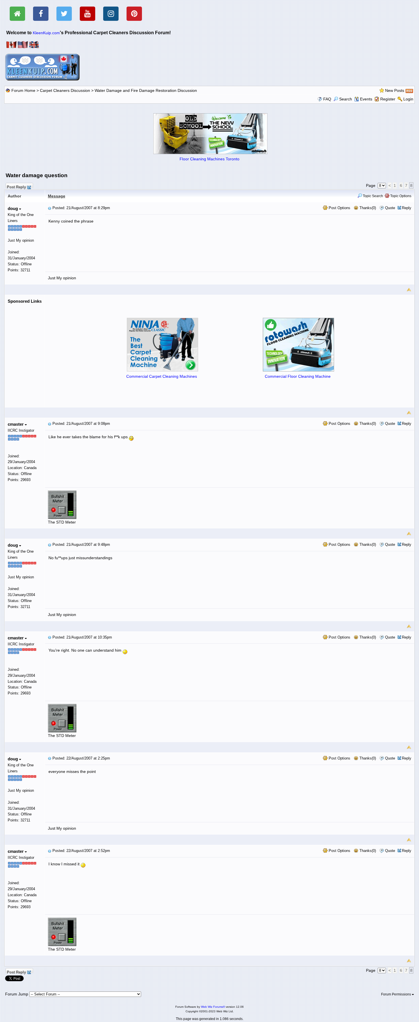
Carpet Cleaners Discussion (65, 90)
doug (13, 208)
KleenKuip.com (46, 33)
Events (366, 99)
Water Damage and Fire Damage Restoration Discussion (146, 90)
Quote (390, 208)
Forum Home (23, 90)
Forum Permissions (396, 994)
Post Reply (16, 186)
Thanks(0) (367, 208)
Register (387, 99)
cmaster (16, 424)
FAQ (327, 99)
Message (56, 196)
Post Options (339, 208)
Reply (406, 208)
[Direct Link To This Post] (49, 208)
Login (408, 99)
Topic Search (372, 196)
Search (345, 99)
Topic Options (400, 196)
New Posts (394, 90)
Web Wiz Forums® (213, 1006)
